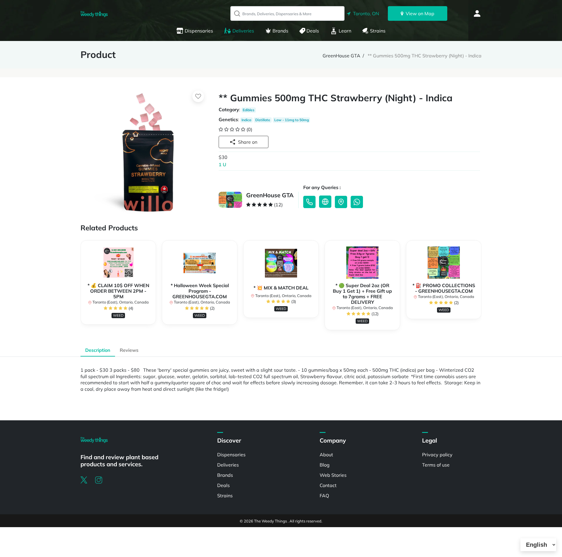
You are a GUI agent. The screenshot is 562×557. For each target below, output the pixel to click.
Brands (280, 31)
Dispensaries (199, 31)
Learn (345, 31)
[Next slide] (481, 288)
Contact (328, 485)
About (326, 454)
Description (97, 350)
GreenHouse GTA (341, 56)
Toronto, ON (365, 13)
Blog (325, 465)
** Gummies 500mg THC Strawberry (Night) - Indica (425, 56)
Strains (377, 31)
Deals (312, 31)
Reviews (129, 350)
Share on (247, 142)
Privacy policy (437, 454)
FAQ (324, 495)
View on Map (418, 13)
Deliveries (243, 31)
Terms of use (436, 465)
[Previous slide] (80, 288)
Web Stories (333, 475)
